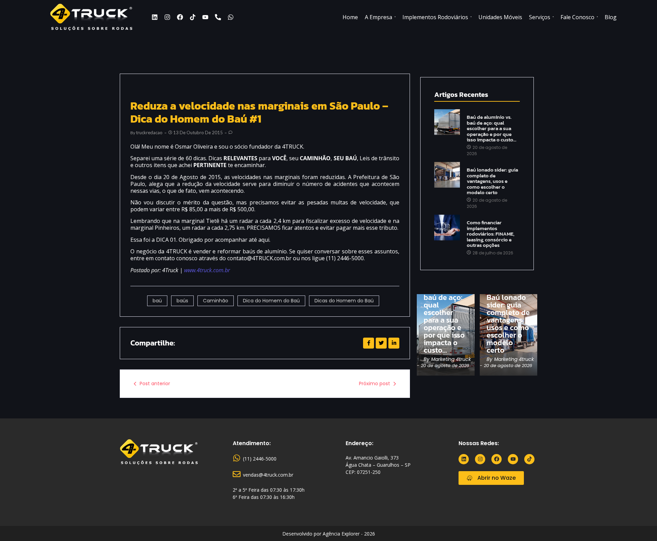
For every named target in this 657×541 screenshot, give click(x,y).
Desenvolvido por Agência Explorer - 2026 (328, 533)
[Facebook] (180, 17)
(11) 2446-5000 (259, 458)
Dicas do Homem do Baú (344, 300)
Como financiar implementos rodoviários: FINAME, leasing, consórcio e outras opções (490, 234)
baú (157, 300)
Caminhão (215, 300)
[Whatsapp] (230, 17)
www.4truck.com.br (207, 270)
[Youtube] (205, 17)
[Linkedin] (155, 17)
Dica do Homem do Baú (271, 300)
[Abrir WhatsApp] (640, 523)
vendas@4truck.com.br (268, 474)
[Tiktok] (192, 17)
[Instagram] (167, 17)
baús (182, 300)
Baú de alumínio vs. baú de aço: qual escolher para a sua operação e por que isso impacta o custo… (491, 128)
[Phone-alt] (218, 17)
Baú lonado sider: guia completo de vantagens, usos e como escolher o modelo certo (492, 181)
